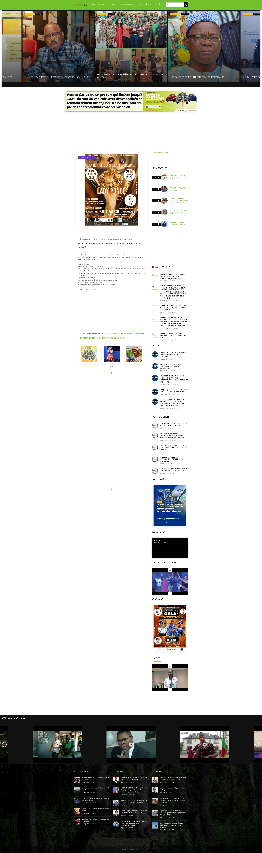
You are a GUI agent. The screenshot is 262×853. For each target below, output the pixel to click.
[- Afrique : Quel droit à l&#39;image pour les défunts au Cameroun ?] (155, 392)
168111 (173, 473)
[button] (186, 4)
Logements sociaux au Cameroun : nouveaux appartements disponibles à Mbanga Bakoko (172, 813)
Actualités (102, 4)
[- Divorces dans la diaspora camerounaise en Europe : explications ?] (155, 366)
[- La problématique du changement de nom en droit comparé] (155, 426)
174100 (173, 464)
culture (113, 4)
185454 (175, 452)
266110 (173, 359)
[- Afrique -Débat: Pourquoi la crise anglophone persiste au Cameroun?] (155, 354)
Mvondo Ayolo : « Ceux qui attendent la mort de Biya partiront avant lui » (134, 801)
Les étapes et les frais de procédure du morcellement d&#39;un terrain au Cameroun (172, 435)
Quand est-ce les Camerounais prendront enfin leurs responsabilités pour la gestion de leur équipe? (174, 379)
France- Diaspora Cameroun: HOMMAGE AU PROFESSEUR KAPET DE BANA (173, 335)
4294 (172, 830)
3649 (132, 782)
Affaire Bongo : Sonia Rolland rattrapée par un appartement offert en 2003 (134, 812)
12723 (173, 281)
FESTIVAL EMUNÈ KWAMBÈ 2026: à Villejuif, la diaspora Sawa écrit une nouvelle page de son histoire (133, 790)
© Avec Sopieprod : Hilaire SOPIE (91, 239)
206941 (173, 440)
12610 (176, 301)
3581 (132, 805)
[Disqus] (111, 405)
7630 (172, 792)
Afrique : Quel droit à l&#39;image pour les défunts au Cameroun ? (173, 391)
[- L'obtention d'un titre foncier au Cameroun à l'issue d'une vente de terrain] (155, 447)
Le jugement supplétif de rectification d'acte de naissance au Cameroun (173, 459)
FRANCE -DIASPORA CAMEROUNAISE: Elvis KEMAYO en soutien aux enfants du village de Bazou (172, 276)
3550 (94, 792)
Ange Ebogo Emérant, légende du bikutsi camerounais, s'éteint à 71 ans (173, 778)
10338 (175, 340)
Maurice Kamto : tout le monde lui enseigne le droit (195, 77)
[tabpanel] (89, 354)
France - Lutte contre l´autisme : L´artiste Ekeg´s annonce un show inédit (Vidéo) (173, 308)
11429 (173, 312)
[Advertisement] (131, 128)
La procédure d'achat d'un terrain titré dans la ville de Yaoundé (173, 470)
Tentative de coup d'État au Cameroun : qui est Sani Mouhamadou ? (134, 778)
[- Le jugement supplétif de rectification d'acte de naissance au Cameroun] (155, 459)
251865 (175, 385)
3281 (132, 815)
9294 (172, 782)
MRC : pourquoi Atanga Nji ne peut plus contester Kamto (124, 77)
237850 (173, 428)
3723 (94, 782)
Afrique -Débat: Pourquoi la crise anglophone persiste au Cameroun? (173, 354)
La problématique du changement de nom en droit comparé (173, 425)
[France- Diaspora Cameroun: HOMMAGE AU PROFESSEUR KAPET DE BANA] (155, 335)
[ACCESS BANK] (131, 101)
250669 (176, 394)
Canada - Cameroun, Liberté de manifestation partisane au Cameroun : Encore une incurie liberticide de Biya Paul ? (172, 402)
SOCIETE (38, 14)
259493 (173, 371)
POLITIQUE (112, 14)
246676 (175, 408)
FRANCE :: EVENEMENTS (87, 157)
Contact (140, 4)
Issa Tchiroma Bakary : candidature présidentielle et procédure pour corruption (171, 825)
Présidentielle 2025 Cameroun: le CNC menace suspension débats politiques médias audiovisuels (172, 800)
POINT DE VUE (186, 14)
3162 (94, 813)
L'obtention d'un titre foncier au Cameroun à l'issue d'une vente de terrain (173, 447)
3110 (94, 824)
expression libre (127, 4)
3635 (132, 794)
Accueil (92, 4)
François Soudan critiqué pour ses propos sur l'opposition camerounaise (173, 789)
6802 (172, 805)
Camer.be (135, 850)
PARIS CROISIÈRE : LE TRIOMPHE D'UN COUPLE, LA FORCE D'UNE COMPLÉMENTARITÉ (134, 823)
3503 (94, 803)
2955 (132, 828)
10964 (177, 328)
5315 (172, 817)
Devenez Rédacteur (161, 153)
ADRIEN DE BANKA (95, 289)
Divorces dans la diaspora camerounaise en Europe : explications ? (170, 366)
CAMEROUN (30, 14)
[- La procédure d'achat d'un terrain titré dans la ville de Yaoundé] (155, 471)
